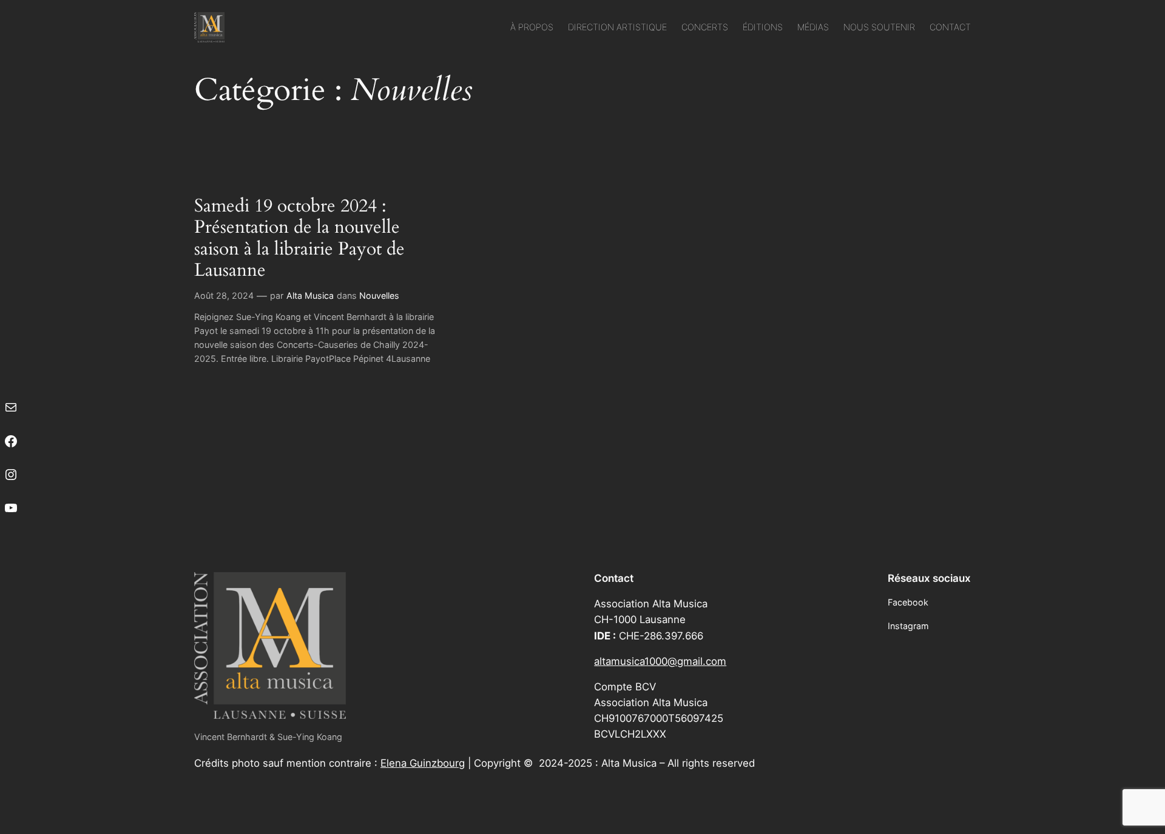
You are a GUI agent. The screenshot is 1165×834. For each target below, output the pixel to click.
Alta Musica (310, 295)
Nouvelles (379, 295)
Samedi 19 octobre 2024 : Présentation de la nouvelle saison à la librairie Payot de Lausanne (299, 239)
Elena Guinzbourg (422, 763)
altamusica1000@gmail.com (660, 661)
